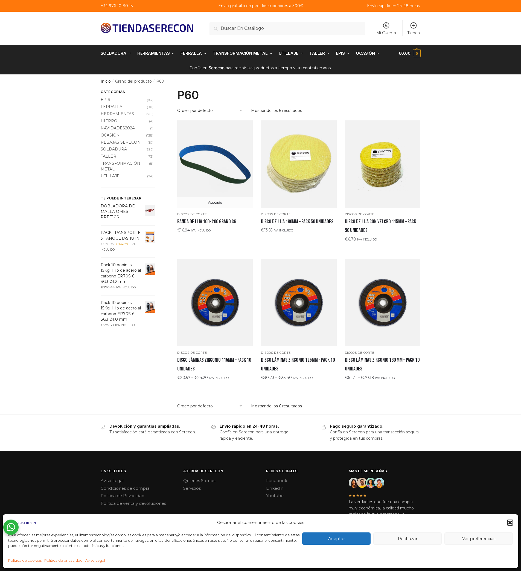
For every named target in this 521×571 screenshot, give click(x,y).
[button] (510, 522)
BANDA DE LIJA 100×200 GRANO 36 (206, 221)
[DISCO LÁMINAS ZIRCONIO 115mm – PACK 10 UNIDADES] (215, 302)
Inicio (106, 81)
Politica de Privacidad (122, 495)
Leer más (215, 241)
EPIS (105, 99)
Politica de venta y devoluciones (133, 503)
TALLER (108, 156)
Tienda (413, 32)
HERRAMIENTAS (117, 113)
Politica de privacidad (63, 560)
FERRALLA (111, 106)
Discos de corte (192, 214)
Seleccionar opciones (299, 241)
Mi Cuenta (386, 32)
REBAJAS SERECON (121, 142)
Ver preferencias (478, 538)
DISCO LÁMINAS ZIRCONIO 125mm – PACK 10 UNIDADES (298, 364)
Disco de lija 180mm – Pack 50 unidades (297, 221)
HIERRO (109, 120)
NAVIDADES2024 (118, 128)
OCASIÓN (110, 135)
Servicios (192, 488)
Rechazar (407, 538)
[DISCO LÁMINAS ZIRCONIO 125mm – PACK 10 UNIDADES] (298, 302)
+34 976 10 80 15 (117, 5)
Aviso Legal (95, 560)
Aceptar (336, 538)
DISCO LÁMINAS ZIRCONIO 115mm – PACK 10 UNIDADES (214, 364)
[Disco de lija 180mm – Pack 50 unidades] (298, 164)
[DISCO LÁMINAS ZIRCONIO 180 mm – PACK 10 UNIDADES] (382, 302)
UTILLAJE (110, 175)
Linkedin (274, 488)
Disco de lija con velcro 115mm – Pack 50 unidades (380, 226)
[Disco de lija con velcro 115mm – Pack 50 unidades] (382, 164)
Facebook (276, 480)
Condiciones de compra (125, 488)
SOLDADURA (114, 149)
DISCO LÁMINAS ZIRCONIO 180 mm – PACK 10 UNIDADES (382, 364)
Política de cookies (25, 560)
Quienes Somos (199, 480)
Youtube (275, 495)
